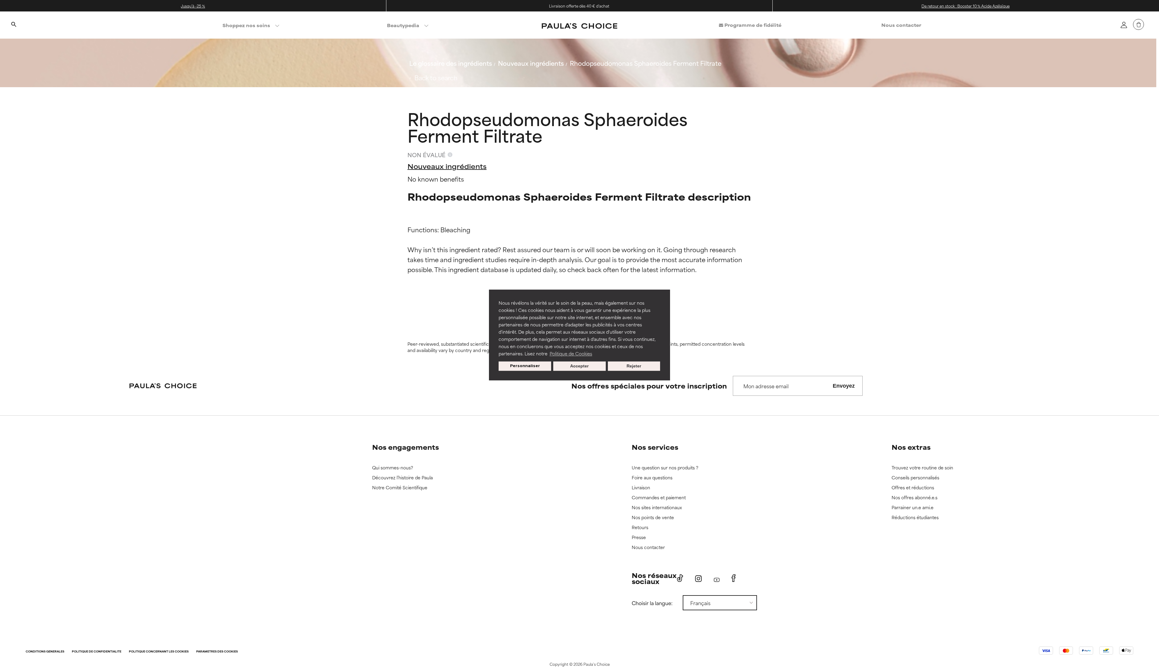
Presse (639, 537)
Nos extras (911, 447)
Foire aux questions (652, 477)
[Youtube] (717, 578)
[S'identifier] (1124, 25)
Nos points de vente (653, 517)
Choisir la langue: (652, 602)
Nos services (655, 447)
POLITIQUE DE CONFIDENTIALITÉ (96, 651)
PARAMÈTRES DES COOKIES (217, 651)
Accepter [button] (579, 366)
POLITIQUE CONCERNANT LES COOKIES (159, 651)
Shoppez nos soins (246, 25)
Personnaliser (525, 366)
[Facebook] (734, 578)
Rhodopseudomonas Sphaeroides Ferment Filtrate (645, 63)
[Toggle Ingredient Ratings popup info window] (450, 154)
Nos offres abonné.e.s (914, 497)
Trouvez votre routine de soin (922, 467)
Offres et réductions (913, 487)
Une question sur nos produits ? (665, 467)
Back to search (436, 77)
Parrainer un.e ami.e (913, 507)
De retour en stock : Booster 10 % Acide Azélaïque (965, 6)
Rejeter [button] (634, 366)
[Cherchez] (14, 25)
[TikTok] (680, 578)
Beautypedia (403, 25)
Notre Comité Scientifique (399, 487)
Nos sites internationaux (657, 507)
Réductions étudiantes (915, 517)
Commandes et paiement (659, 497)
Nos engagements (405, 447)
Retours (640, 527)
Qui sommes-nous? (392, 467)
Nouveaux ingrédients (531, 63)
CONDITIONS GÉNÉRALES (45, 651)
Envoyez (844, 386)
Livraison (641, 487)
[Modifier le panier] (1138, 24)
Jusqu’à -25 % (193, 6)
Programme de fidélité (752, 24)
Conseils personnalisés (915, 477)
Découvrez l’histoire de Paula (402, 477)
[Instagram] (698, 578)
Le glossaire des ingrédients (450, 63)
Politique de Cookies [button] (571, 353)
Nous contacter (901, 24)
